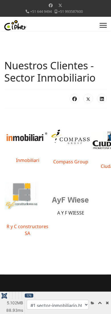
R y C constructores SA (27, 229)
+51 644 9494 (41, 11)
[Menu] (103, 25)
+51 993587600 (70, 11)
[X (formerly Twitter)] (88, 98)
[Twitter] (60, 5)
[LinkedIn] (102, 98)
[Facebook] (51, 5)
